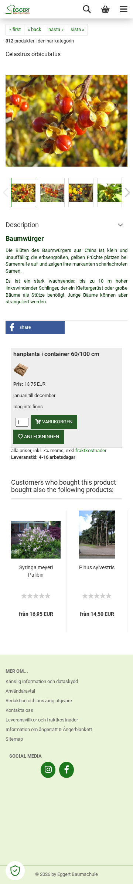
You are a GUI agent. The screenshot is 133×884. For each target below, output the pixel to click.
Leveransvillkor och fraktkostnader (42, 720)
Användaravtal (20, 691)
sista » (77, 29)
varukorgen (56, 421)
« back (34, 29)
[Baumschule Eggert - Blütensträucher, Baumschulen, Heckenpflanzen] (15, 9)
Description (22, 225)
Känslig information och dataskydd (42, 681)
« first (15, 29)
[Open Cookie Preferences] (15, 870)
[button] (35, 327)
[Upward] (113, 873)
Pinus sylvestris (97, 567)
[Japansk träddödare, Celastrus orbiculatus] (66, 120)
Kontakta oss (19, 710)
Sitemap (14, 739)
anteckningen (41, 436)
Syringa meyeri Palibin (36, 571)
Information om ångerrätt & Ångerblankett (49, 729)
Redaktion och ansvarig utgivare (39, 700)
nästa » (56, 29)
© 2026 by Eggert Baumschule (66, 874)
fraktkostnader (90, 450)
